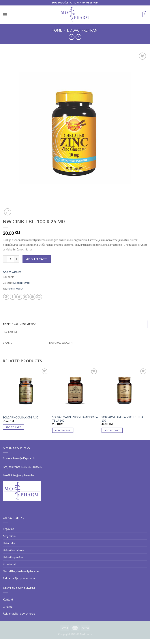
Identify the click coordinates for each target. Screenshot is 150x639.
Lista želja (9, 543)
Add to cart (36, 259)
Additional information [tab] (20, 324)
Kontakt (8, 599)
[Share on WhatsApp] (6, 297)
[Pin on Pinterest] (32, 297)
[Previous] (3, 403)
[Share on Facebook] (13, 297)
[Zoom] (7, 211)
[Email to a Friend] (26, 297)
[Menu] (5, 14)
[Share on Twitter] (19, 297)
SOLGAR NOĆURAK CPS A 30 (20, 417)
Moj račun (9, 536)
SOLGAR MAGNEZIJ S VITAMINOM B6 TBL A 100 (75, 419)
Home (57, 30)
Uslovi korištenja (13, 550)
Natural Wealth (15, 288)
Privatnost (9, 564)
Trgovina (8, 528)
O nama (7, 606)
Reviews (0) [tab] (10, 331)
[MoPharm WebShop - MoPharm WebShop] (75, 14)
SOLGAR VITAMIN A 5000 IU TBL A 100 (122, 419)
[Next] (147, 403)
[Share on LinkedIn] (39, 297)
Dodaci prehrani (82, 30)
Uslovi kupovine (13, 557)
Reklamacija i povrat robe (19, 578)
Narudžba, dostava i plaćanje (21, 571)
